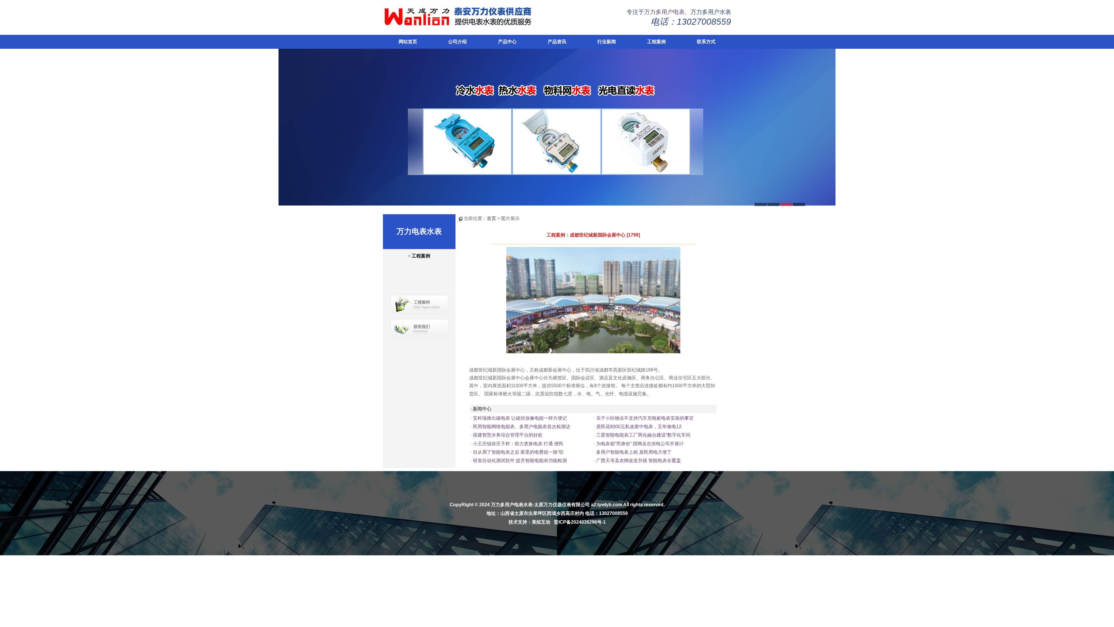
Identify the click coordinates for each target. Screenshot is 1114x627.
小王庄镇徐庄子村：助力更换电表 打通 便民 (518, 443)
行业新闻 (606, 41)
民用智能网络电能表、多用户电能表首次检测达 (521, 426)
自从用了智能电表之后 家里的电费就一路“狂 (518, 452)
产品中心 (507, 41)
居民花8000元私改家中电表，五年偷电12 (638, 426)
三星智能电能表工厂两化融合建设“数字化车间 (643, 435)
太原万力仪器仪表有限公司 (562, 504)
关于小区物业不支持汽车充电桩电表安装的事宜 (645, 418)
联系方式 (706, 41)
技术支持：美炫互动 (529, 522)
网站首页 (408, 41)
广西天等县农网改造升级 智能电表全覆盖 (638, 460)
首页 (491, 218)
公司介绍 (457, 41)
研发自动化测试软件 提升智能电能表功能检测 (520, 460)
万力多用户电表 (664, 12)
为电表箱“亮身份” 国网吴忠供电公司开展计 (640, 443)
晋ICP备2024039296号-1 (580, 522)
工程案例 (656, 41)
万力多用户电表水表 (512, 504)
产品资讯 (557, 41)
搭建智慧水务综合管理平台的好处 (507, 435)
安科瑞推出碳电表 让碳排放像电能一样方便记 (520, 418)
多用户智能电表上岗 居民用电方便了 (634, 452)
